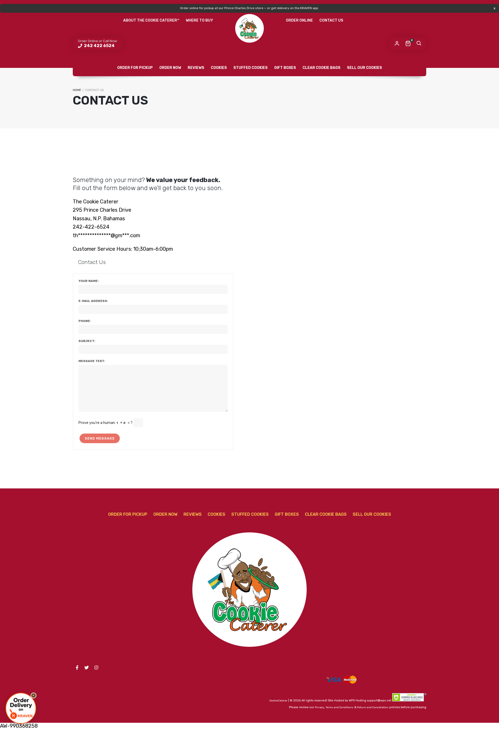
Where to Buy (199, 20)
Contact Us (331, 20)
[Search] (418, 43)
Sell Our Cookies (364, 68)
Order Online (299, 20)
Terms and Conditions (339, 707)
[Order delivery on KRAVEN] (20, 708)
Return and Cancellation (373, 707)
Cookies (219, 68)
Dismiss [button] (494, 8)
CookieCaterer (278, 700)
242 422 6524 (99, 45)
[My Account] (397, 43)
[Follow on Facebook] (77, 667)
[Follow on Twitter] (86, 667)
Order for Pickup (135, 68)
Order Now (170, 68)
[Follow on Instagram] (96, 667)
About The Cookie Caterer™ (151, 20)
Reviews (196, 68)
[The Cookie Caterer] (249, 28)
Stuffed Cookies (250, 68)
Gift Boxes (285, 68)
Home (77, 90)
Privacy (319, 707)
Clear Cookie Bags (321, 68)
